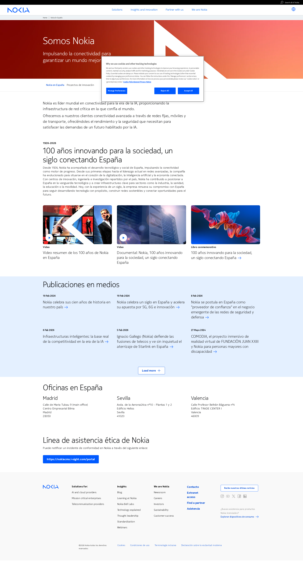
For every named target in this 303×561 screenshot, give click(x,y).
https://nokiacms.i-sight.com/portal (71, 459)
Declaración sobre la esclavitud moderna (201, 545)
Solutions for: (80, 486)
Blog (119, 492)
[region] (152, 79)
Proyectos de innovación (80, 84)
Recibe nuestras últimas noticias (239, 488)
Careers (158, 498)
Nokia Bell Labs (125, 504)
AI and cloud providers (84, 492)
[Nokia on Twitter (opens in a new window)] (233, 496)
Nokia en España (55, 85)
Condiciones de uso (140, 545)
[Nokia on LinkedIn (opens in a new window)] (245, 496)
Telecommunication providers (88, 504)
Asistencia (193, 509)
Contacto (193, 487)
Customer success (164, 515)
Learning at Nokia (127, 498)
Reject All (165, 91)
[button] (77, 224)
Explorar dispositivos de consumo (237, 517)
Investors (159, 504)
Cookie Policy (128, 82)
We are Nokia (161, 486)
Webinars (122, 527)
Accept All (188, 91)
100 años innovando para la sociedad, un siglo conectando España (221, 255)
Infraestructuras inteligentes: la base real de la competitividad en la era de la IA (76, 339)
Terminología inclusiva (165, 545)
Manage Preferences (116, 91)
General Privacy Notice (142, 82)
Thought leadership (128, 515)
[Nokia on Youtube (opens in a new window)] (227, 496)
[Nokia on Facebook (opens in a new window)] (239, 496)
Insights (121, 486)
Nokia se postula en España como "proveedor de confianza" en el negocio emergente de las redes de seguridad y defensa (223, 310)
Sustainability (161, 509)
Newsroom (160, 492)
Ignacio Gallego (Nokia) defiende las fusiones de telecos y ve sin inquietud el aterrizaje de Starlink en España (149, 341)
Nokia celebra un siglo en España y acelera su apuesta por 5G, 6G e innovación (151, 305)
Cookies (121, 545)
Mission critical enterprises (86, 498)
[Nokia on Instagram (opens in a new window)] (222, 496)
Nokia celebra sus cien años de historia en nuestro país (76, 305)
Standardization (126, 521)
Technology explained (129, 509)
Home (45, 18)
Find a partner (196, 503)
